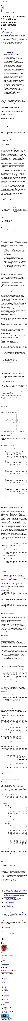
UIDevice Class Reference (10, 902)
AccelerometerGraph (8, 903)
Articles (5, 985)
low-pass (3, 578)
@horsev (11, 955)
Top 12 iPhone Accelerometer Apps (12, 891)
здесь (20, 503)
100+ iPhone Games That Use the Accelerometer (15, 890)
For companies (7, 998)
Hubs (5, 987)
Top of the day (4, 970)
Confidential (6, 1002)
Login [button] (2, 9)
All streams (5, 1)
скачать (22, 875)
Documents (6, 999)
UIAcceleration (7, 899)
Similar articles (12, 970)
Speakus (3, 923)
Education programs (8, 1011)
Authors (5, 989)
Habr (8, 1019)
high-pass (12, 576)
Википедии (10, 52)
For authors (6, 996)
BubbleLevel (7, 905)
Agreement (6, 1000)
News (5, 986)
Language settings (5, 1018)
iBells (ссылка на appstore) (7, 641)
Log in (5, 978)
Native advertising (8, 1010)
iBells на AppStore (8, 906)
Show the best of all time (6, 973)
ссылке (4, 875)
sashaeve (3, 922)
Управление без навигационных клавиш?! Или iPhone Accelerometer (14, 896)
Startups (5, 1012)
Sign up (5, 979)
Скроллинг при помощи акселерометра (11, 43)
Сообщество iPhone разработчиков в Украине (15, 913)
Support (11, 1018)
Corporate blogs (7, 1007)
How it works (7, 995)
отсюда (2, 167)
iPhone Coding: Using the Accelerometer (13, 898)
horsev (2, 12)
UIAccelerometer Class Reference (12, 901)
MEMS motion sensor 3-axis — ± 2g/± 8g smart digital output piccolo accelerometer (13, 164)
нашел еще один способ (12, 715)
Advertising (6, 1008)
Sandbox (6, 990)
